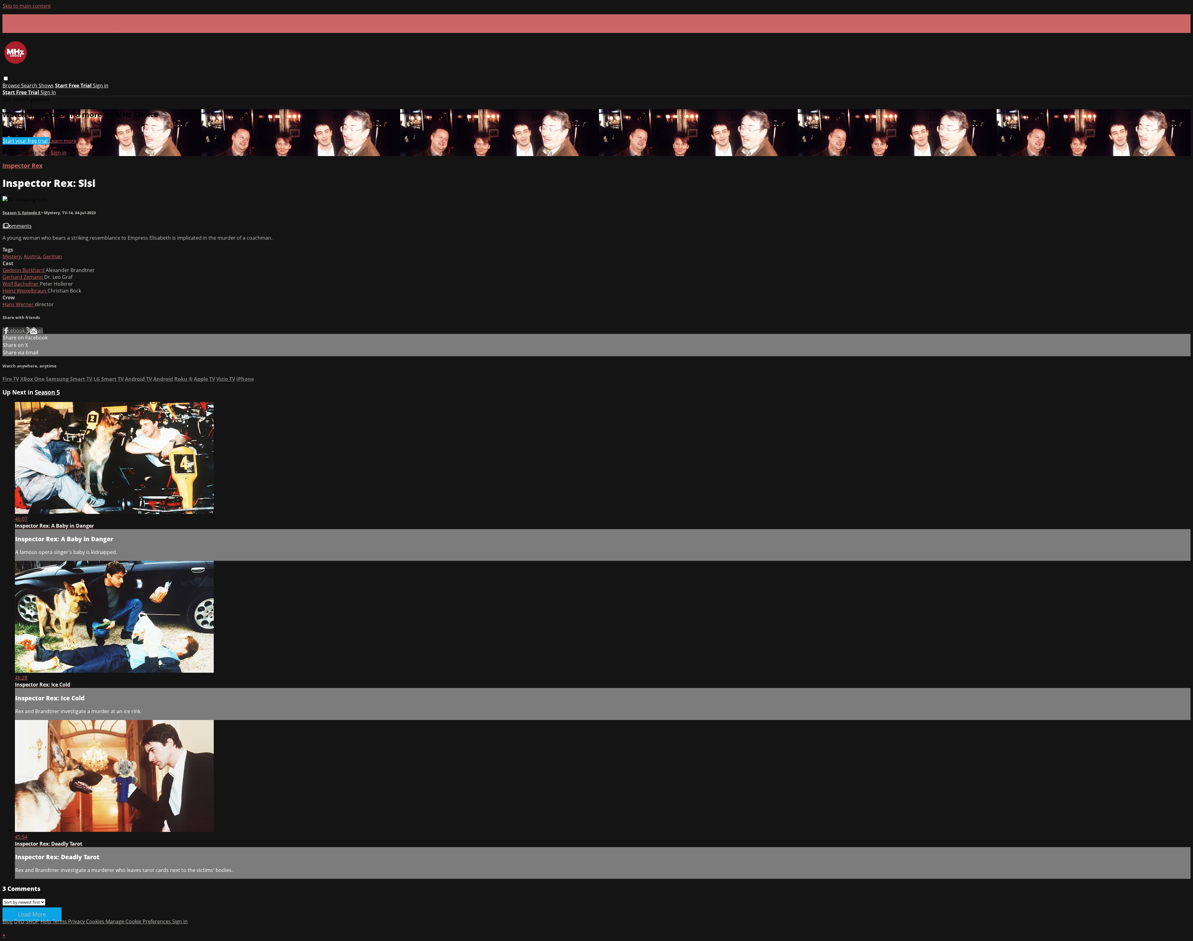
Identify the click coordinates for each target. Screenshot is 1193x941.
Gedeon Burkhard (24, 270)
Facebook (14, 330)
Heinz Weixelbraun (25, 290)
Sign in (100, 85)
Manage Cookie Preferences (139, 921)
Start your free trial (26, 140)
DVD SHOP (26, 921)
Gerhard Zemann (23, 277)
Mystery (11, 256)
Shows (46, 85)
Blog (7, 921)
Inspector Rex (22, 165)
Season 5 (47, 392)
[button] (6, 78)
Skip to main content (26, 5)
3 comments (17, 226)
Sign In (48, 92)
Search (30, 85)
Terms (60, 921)
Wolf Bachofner (21, 283)
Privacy (77, 921)
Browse (11, 85)
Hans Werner (18, 304)
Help (46, 921)
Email (36, 330)
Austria (32, 256)
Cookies (96, 921)
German (52, 256)
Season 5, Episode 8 (21, 212)
